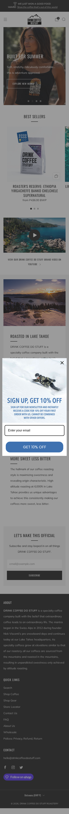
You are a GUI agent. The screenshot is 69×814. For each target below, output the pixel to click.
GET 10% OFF (34, 447)
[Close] (62, 362)
